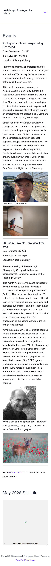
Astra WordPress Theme (25, 560)
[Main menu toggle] (45, 12)
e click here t (15, 472)
